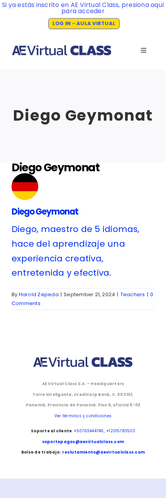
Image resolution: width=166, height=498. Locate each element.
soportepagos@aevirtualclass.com (83, 442)
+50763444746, (89, 431)
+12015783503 (120, 431)
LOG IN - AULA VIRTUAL (84, 23)
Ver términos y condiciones (83, 416)
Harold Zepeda (39, 294)
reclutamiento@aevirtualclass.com (103, 452)
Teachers (132, 294)
